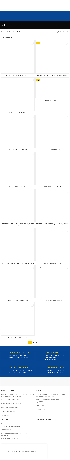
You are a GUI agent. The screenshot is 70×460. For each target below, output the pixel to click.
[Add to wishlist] (32, 42)
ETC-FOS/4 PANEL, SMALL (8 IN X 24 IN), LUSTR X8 (18, 263)
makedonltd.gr (11, 411)
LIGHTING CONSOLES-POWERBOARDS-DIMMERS (14, 434)
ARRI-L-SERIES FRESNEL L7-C (52, 300)
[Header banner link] (35, 5)
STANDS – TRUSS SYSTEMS (10, 426)
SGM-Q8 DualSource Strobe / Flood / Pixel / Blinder (52, 75)
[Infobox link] (17, 355)
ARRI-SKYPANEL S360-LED (18, 149)
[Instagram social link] (6, 11)
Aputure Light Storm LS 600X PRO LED (18, 75)
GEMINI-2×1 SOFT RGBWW (52, 263)
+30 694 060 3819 (15, 403)
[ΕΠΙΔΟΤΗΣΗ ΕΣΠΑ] (15, 451)
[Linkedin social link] (6, 14)
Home (3, 32)
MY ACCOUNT (40, 405)
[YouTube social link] (8, 11)
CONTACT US (40, 409)
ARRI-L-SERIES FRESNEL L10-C (18, 300)
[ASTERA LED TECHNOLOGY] (52, 381)
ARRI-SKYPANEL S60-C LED (52, 149)
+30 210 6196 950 (13, 400)
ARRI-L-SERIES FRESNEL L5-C (18, 337)
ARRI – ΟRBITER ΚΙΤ (52, 100)
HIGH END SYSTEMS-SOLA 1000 (17, 112)
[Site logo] (35, 17)
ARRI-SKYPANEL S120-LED (52, 187)
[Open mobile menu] (2, 18)
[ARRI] (18, 381)
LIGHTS (3, 423)
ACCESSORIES (6, 430)
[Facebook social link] (3, 11)
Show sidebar (7, 37)
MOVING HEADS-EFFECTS (10, 438)
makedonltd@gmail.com (12, 407)
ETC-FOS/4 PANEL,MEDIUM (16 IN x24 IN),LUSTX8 (52, 224)
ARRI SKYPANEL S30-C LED (18, 187)
